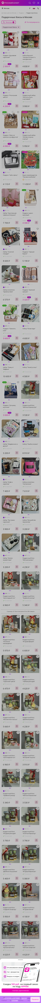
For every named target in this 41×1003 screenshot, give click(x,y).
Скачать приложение (20, 991)
